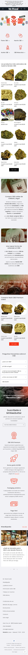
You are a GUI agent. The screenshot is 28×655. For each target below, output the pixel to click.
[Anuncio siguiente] (25, 3)
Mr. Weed (12, 643)
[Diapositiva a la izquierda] (10, 569)
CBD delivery (6, 595)
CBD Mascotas (19, 52)
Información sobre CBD (9, 588)
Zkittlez (15, 142)
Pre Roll (2, 122)
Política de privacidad (9, 611)
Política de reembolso (16, 645)
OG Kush (16, 102)
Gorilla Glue (4, 83)
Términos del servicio (20, 647)
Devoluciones (6, 608)
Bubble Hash (4, 316)
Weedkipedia (6, 582)
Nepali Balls (4, 162)
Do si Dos (16, 83)
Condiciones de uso (8, 601)
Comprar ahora (14, 287)
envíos (17, 473)
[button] (2, 8)
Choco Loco (4, 336)
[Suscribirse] (23, 425)
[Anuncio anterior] (2, 3)
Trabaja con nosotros (8, 592)
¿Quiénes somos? (7, 585)
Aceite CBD (4, 52)
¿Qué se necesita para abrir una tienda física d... (13, 549)
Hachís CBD (18, 40)
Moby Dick (16, 162)
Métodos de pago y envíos (10, 604)
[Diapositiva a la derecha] (17, 569)
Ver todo (14, 170)
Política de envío (8, 649)
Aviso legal (6, 617)
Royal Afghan (17, 122)
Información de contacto (19, 649)
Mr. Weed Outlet (7, 579)
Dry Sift (2, 102)
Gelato (2, 142)
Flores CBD (4, 40)
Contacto (5, 614)
